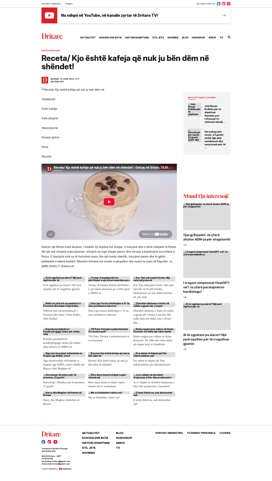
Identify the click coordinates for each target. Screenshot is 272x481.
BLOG (185, 37)
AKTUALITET (88, 37)
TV (221, 37)
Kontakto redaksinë (51, 3)
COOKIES (224, 433)
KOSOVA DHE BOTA (110, 37)
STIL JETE (158, 37)
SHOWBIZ (173, 37)
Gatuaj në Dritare (51, 50)
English (69, 3)
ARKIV (212, 37)
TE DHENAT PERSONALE (201, 433)
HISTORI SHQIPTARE (137, 37)
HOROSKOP (198, 37)
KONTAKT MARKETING (169, 433)
